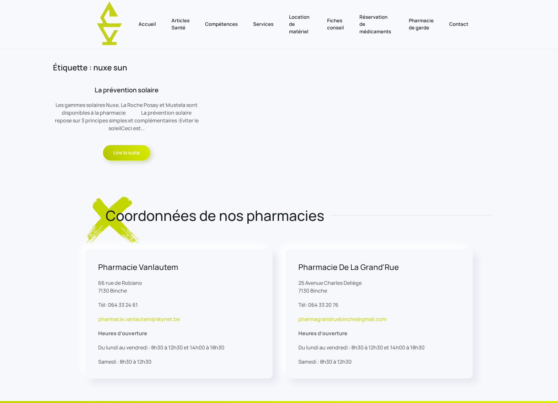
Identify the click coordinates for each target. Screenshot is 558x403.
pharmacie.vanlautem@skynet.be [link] (139, 319)
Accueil (147, 24)
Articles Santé (180, 24)
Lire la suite (126, 152)
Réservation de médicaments (375, 24)
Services (263, 24)
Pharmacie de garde (421, 24)
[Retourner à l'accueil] (109, 24)
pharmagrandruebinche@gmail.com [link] (342, 319)
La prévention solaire (127, 90)
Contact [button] (458, 24)
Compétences (221, 24)
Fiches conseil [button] (335, 24)
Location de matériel (299, 24)
